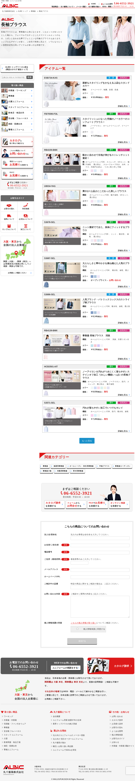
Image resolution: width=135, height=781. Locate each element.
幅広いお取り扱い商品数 (63, 746)
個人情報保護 (117, 735)
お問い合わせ (117, 716)
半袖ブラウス (104, 466)
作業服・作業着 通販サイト (123, 746)
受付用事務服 (78, 471)
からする (74, 504)
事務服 (33, 11)
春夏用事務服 (59, 466)
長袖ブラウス (43, 11)
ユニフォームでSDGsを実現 (64, 750)
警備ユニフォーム (11, 749)
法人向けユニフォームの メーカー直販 (69, 735)
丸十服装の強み (59, 743)
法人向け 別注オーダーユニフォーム (68, 739)
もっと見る (87, 441)
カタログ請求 (117, 720)
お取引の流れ (117, 727)
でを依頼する (97, 504)
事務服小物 (47, 471)
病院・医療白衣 (10, 746)
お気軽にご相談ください (17, 273)
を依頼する (53, 504)
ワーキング (8, 716)
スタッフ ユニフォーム (13, 735)
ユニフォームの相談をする (65, 668)
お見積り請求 (117, 724)
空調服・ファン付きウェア (15, 724)
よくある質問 (108, 4)
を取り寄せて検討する (17, 141)
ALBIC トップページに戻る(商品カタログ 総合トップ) (16, 68)
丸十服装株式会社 (8, 11)
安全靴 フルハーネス (12, 731)
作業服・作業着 (10, 720)
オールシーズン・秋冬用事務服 (82, 466)
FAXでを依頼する (19, 174)
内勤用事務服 (62, 471)
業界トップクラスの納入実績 (65, 724)
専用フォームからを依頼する (19, 163)
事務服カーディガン (123, 466)
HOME (93, 4)
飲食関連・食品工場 (12, 742)
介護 (6, 738)
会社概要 (56, 716)
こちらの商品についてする (19, 152)
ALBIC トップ (23, 11)
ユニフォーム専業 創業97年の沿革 (67, 720)
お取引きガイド (118, 738)
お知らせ (115, 742)
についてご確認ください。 (95, 623)
